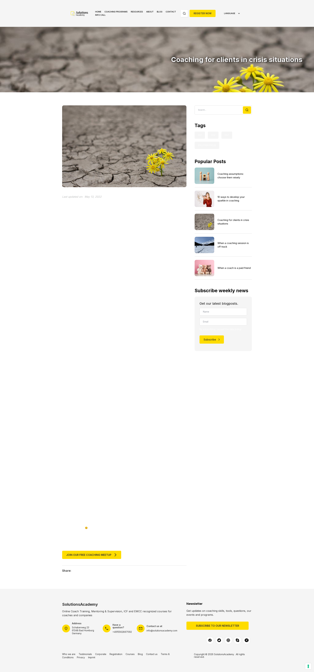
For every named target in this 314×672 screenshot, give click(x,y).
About (150, 11)
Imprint (91, 657)
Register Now (202, 13)
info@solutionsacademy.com (162, 630)
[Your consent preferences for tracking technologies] (308, 666)
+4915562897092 (122, 631)
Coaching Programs (116, 11)
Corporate (100, 654)
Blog (159, 11)
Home (98, 11)
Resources (137, 11)
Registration (116, 654)
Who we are (68, 654)
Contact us (151, 654)
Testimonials (85, 654)
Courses (130, 654)
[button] (116, 11)
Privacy (81, 657)
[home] (81, 13)
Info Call (100, 15)
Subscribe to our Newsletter (217, 625)
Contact (171, 11)
